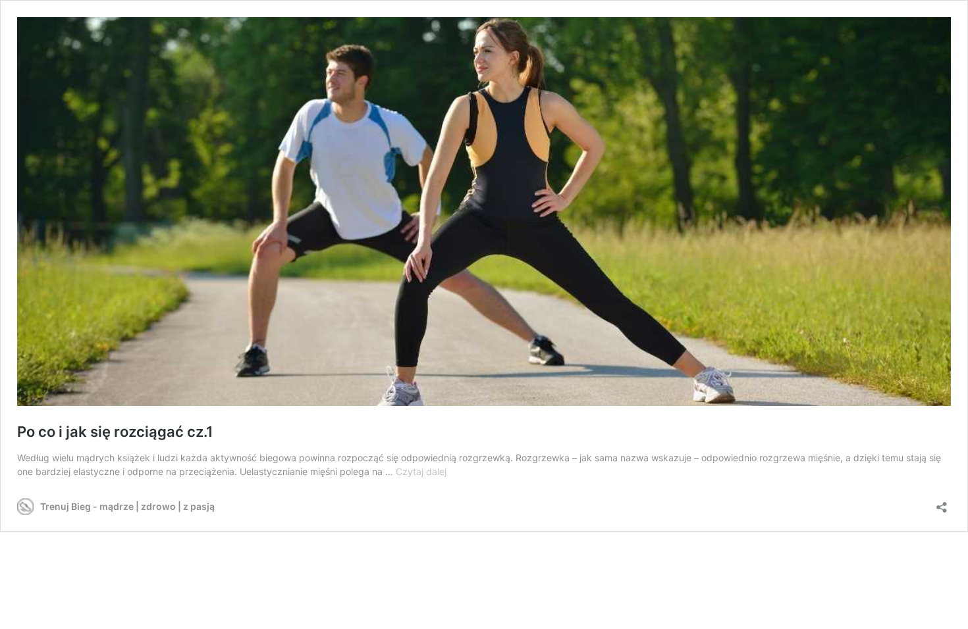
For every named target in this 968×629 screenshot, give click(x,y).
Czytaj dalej (421, 471)
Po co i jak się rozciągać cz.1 (115, 431)
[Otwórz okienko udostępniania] (941, 503)
